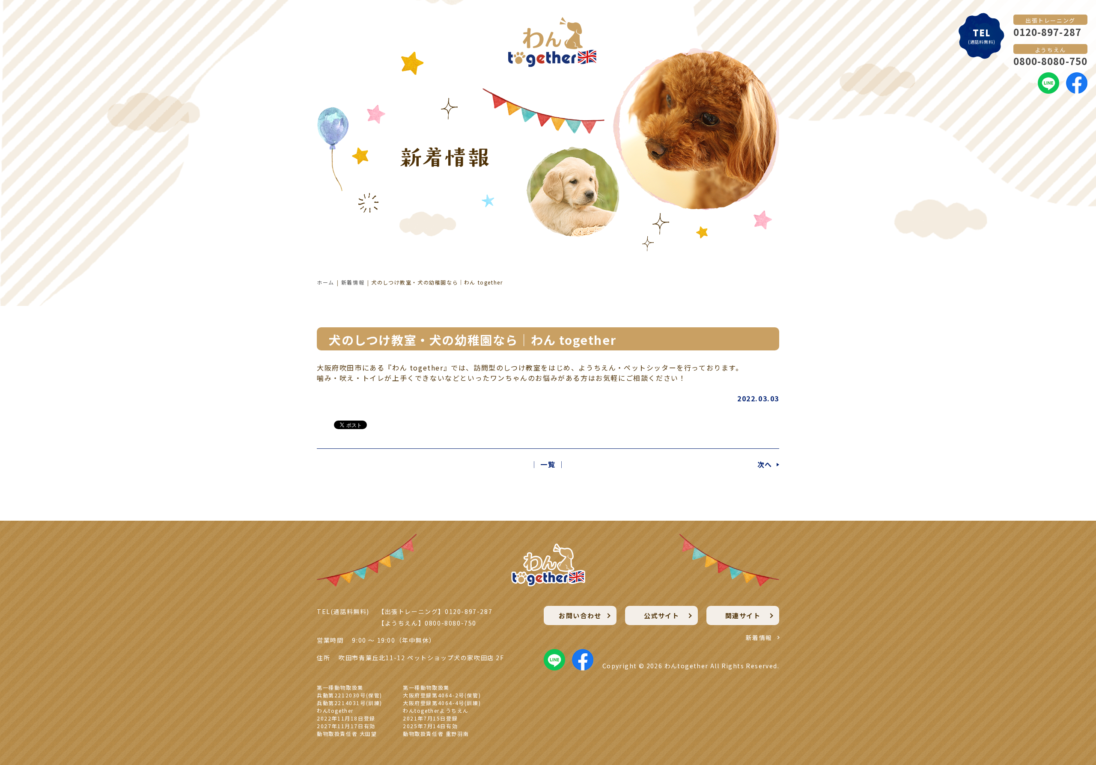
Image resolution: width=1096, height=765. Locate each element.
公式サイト (661, 615)
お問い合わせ (580, 615)
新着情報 (352, 282)
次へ (764, 464)
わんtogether (686, 665)
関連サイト (743, 615)
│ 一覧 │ (548, 464)
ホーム (325, 282)
